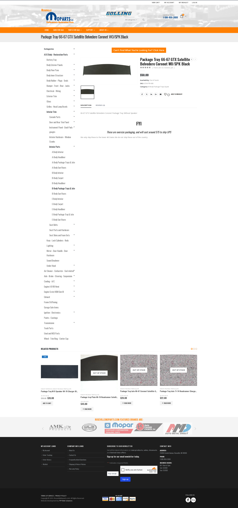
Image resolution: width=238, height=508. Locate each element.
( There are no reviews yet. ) (163, 67)
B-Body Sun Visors (59, 193)
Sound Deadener (53, 260)
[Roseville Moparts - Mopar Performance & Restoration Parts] (57, 16)
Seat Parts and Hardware (59, 230)
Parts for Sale (74, 30)
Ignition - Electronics (52, 312)
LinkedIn (151, 94)
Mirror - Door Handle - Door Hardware (57, 253)
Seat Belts (53, 224)
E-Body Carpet (57, 204)
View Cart (156, 2)
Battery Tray (52, 59)
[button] (192, 348)
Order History (47, 459)
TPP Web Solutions (65, 501)
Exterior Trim (52, 96)
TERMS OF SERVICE (47, 496)
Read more (48, 409)
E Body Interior (57, 198)
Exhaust (47, 297)
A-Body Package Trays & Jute (63, 162)
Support (89, 30)
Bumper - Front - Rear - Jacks (58, 85)
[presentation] (43, 428)
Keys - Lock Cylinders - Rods (57, 240)
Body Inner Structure (55, 75)
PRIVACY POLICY (60, 496)
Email (161, 94)
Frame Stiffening (50, 302)
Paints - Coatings (51, 317)
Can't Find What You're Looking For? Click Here (139, 50)
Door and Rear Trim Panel (59, 122)
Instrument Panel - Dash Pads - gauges (61, 129)
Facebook (142, 94)
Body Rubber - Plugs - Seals (57, 80)
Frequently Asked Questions (77, 459)
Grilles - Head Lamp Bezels (57, 106)
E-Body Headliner (58, 209)
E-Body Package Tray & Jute (63, 214)
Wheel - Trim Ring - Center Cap (56, 338)
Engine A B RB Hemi (51, 286)
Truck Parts (48, 328)
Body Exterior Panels (54, 65)
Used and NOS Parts (52, 333)
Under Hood (51, 265)
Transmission (49, 323)
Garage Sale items (51, 307)
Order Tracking (47, 455)
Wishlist (45, 464)
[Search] (143, 20)
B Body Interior (57, 172)
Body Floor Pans (53, 70)
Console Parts (54, 117)
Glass (49, 101)
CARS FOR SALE (58, 30)
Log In (194, 2)
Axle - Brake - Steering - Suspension (58, 276)
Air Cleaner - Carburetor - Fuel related (59, 271)
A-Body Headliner (58, 157)
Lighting (50, 245)
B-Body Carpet (57, 178)
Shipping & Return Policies (77, 464)
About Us (103, 30)
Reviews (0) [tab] (100, 105)
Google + (156, 94)
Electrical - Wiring (54, 91)
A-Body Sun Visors (59, 167)
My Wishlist (183, 2)
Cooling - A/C (49, 281)
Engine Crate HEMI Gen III (54, 291)
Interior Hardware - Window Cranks (60, 139)
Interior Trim (51, 111)
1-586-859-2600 (170, 17)
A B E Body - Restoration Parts (56, 54)
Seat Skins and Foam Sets (59, 235)
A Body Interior (57, 152)
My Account (169, 2)
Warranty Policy (74, 469)
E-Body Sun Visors (59, 219)
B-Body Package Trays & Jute (158, 87)
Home (47, 30)
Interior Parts (54, 146)
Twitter (147, 94)
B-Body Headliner (58, 183)
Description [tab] (86, 105)
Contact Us (72, 455)
